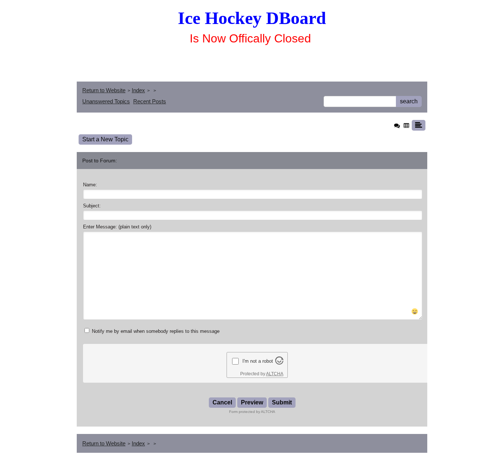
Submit (282, 402)
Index (138, 90)
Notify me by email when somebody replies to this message (155, 331)
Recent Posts (149, 101)
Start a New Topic (105, 139)
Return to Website (103, 90)
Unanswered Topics (106, 101)
